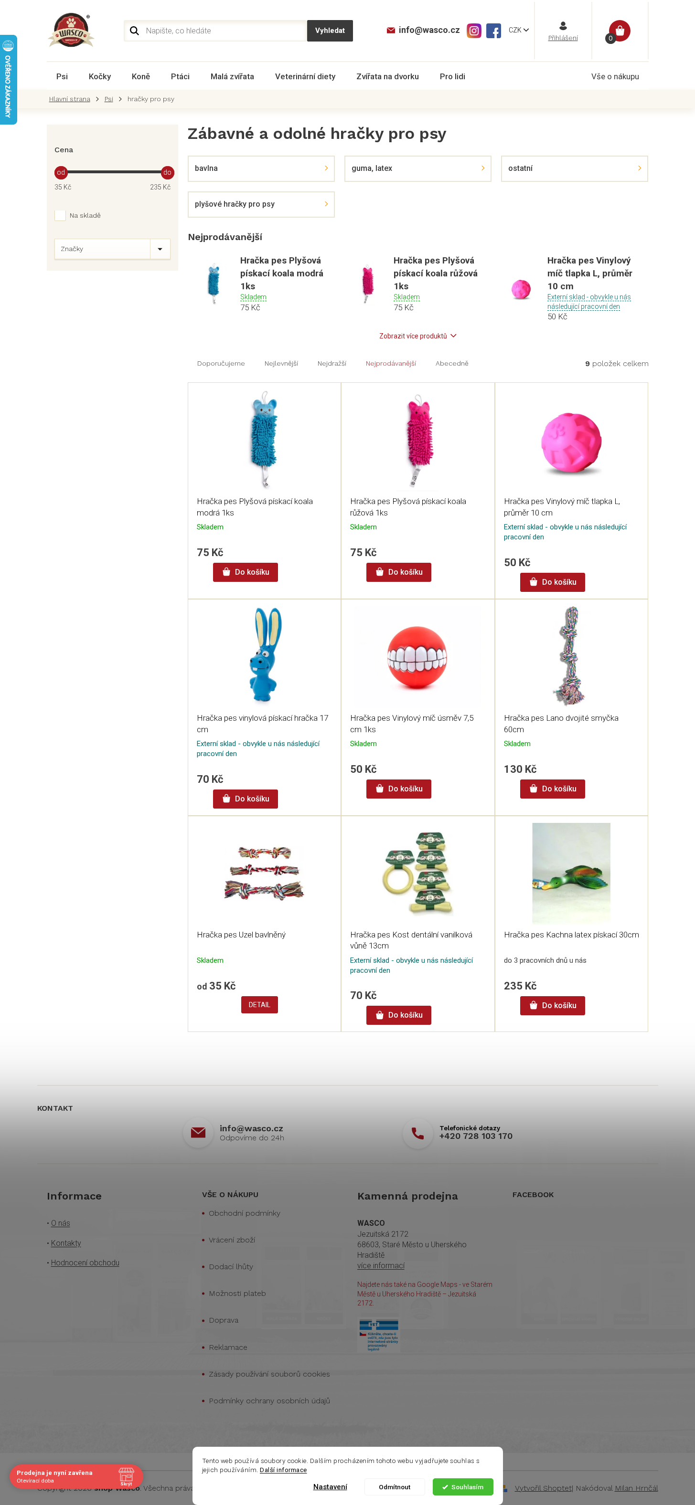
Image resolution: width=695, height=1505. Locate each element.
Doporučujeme (221, 363)
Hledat (330, 31)
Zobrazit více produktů (413, 336)
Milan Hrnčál (636, 1488)
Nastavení (330, 1487)
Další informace (283, 1469)
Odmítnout (394, 1487)
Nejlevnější (281, 363)
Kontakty (66, 1243)
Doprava (223, 1320)
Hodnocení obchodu (85, 1262)
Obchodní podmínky (244, 1213)
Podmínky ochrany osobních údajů (269, 1400)
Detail (259, 1005)
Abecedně (452, 363)
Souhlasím (467, 1487)
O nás (60, 1223)
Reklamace (228, 1347)
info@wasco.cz (251, 1128)
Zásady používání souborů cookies (269, 1374)
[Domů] (72, 99)
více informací (381, 1265)
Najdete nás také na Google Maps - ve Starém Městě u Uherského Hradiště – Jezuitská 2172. (424, 1294)
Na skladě (85, 215)
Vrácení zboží (232, 1239)
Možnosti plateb (237, 1293)
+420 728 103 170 (476, 1136)
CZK (516, 30)
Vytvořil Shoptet (543, 1488)
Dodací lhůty (231, 1266)
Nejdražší (332, 363)
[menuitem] (62, 76)
